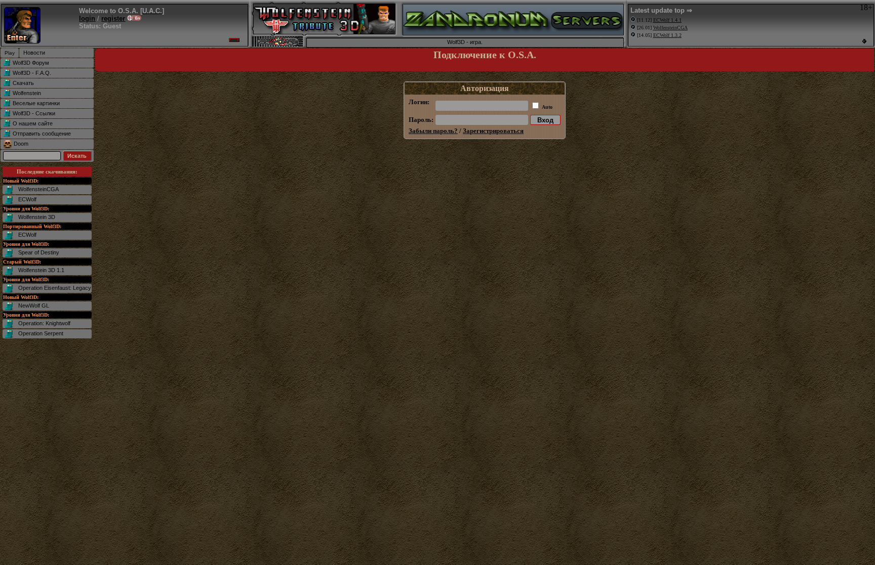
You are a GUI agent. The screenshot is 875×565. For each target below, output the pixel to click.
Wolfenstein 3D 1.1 (41, 270)
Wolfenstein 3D (36, 217)
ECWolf (27, 199)
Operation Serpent (40, 333)
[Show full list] (864, 41)
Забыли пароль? (433, 131)
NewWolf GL (33, 305)
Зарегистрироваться (493, 131)
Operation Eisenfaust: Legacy (54, 288)
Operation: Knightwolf (44, 323)
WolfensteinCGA (38, 189)
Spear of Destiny (38, 252)
